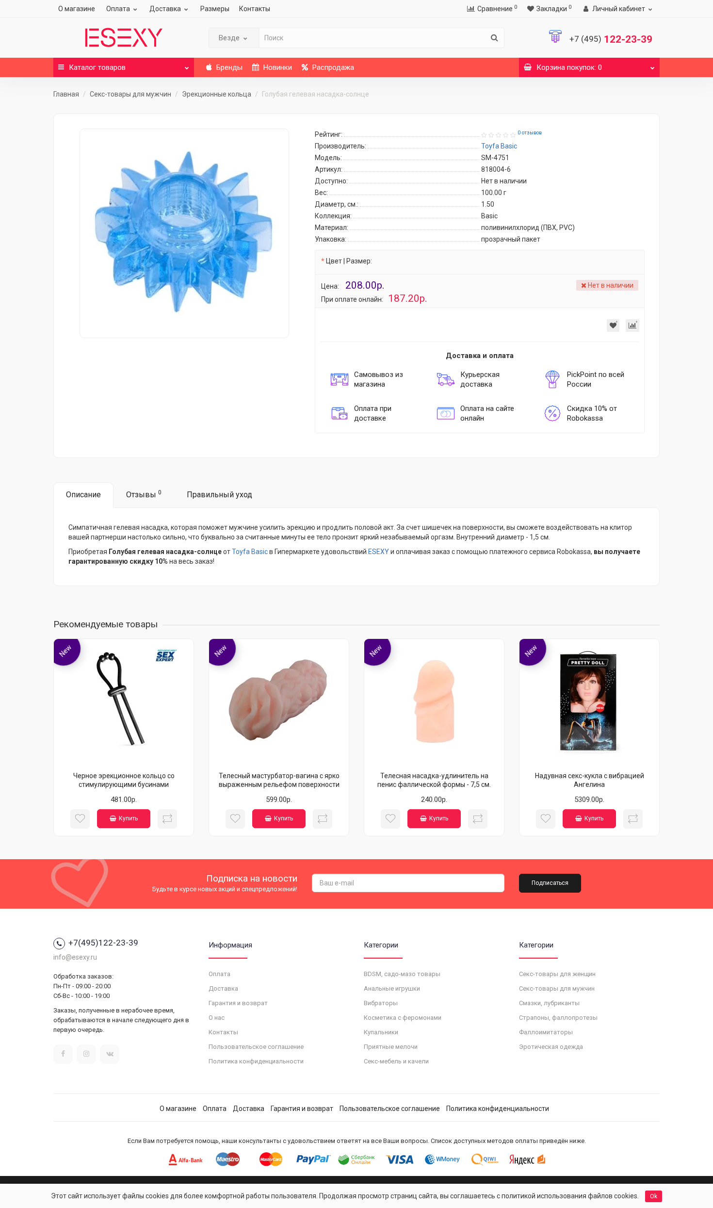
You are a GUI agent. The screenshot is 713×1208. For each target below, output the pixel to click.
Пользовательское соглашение (256, 1046)
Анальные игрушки (392, 988)
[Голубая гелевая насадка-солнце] (184, 233)
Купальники (381, 1032)
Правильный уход (219, 494)
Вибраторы (381, 1003)
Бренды (228, 67)
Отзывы (144, 494)
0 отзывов (530, 133)
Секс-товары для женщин (557, 974)
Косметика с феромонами (402, 1017)
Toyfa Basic (250, 551)
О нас (217, 1017)
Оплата (118, 9)
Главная (66, 94)
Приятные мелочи (391, 1046)
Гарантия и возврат (238, 1003)
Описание (83, 494)
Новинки (276, 67)
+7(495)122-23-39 (103, 942)
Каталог (97, 67)
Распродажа (332, 67)
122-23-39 (610, 39)
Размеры (214, 9)
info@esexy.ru (75, 957)
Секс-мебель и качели (396, 1061)
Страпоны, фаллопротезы (558, 1017)
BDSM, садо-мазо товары (402, 974)
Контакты (254, 9)
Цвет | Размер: (349, 261)
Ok (653, 1196)
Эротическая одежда (551, 1046)
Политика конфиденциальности (256, 1061)
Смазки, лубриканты (549, 1003)
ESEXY (378, 551)
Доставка (165, 9)
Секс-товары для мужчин (130, 94)
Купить (128, 818)
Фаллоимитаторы (546, 1032)
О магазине (76, 9)
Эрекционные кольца (216, 94)
